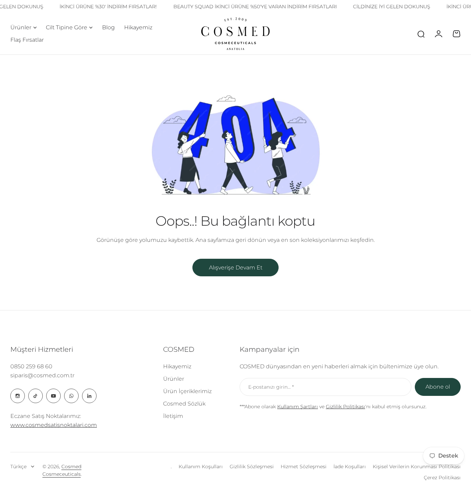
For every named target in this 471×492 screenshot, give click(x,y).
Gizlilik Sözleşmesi (252, 466)
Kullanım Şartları (297, 406)
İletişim (173, 416)
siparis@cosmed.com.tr (42, 375)
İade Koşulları (349, 466)
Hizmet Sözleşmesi (304, 466)
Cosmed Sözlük (184, 403)
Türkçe (18, 466)
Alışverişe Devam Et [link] (235, 267)
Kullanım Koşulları (201, 466)
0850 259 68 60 (31, 366)
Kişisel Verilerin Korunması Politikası (417, 466)
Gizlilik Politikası (345, 406)
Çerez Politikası (442, 477)
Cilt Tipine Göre (66, 27)
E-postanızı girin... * (271, 387)
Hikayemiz (177, 366)
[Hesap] (438, 33)
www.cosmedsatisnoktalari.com (53, 425)
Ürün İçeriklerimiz (187, 391)
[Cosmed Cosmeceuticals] (235, 34)
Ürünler (20, 27)
